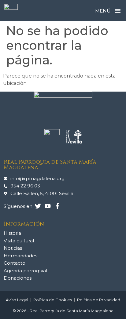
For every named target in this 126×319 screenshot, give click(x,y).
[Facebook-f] (57, 206)
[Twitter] (38, 206)
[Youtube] (48, 206)
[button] (117, 10)
